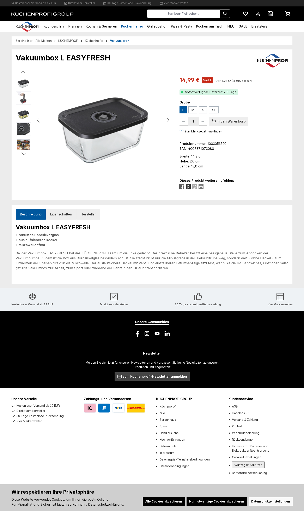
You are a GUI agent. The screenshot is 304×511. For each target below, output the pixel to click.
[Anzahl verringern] (184, 121)
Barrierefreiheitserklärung (249, 473)
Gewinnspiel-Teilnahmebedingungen (185, 459)
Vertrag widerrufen (248, 465)
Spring (164, 426)
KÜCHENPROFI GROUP (174, 399)
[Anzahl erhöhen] (203, 121)
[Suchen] (225, 14)
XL (214, 110)
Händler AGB (240, 413)
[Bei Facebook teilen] (182, 187)
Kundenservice (241, 399)
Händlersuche (169, 433)
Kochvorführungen (172, 439)
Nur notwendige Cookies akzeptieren (216, 501)
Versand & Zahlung (245, 419)
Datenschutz (168, 446)
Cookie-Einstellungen (246, 457)
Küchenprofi (168, 406)
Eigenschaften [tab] (61, 214)
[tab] (31, 214)
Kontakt (237, 426)
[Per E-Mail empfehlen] (201, 187)
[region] (93, 120)
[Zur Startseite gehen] (42, 13)
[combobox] (183, 14)
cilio (162, 413)
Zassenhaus (168, 419)
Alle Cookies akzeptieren (163, 501)
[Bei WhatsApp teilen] (194, 187)
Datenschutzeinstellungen (270, 501)
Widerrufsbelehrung (246, 433)
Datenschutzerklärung (105, 504)
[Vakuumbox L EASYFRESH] (103, 120)
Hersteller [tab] (88, 214)
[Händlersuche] (270, 13)
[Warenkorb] (287, 13)
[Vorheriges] (38, 120)
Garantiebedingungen (174, 466)
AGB (235, 406)
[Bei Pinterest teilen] (188, 187)
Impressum (167, 452)
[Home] (27, 26)
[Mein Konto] (258, 13)
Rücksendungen (243, 439)
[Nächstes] (168, 120)
